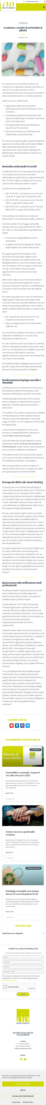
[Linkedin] (21, 1059)
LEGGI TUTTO (9, 793)
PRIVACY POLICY (28, 1102)
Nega (23, 1090)
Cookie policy (16, 1102)
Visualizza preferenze (23, 1096)
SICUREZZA (23, 23)
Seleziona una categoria (12, 933)
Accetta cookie (23, 1084)
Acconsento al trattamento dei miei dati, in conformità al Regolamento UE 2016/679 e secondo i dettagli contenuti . (20, 978)
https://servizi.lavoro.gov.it (20, 436)
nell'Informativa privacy (9, 980)
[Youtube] (25, 1059)
